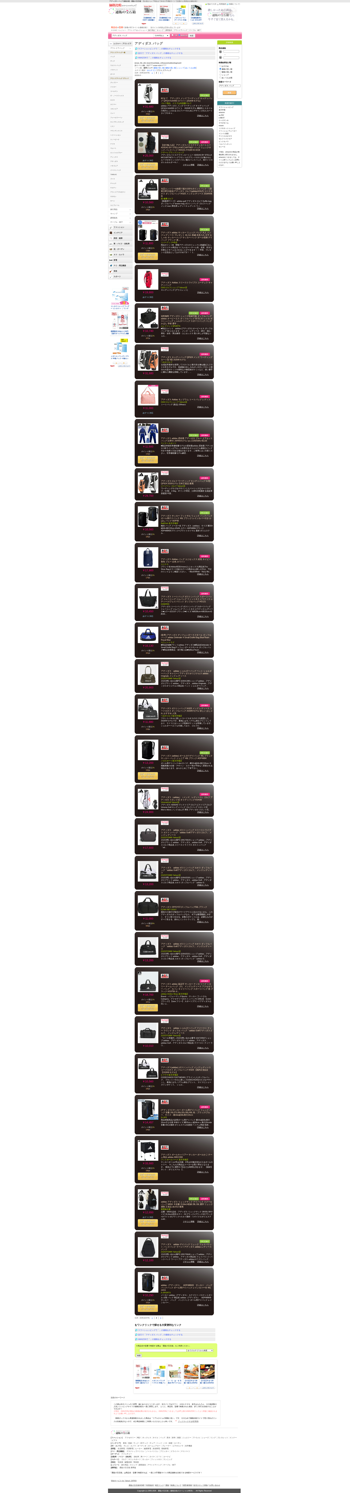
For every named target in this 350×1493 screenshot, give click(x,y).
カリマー (113, 104)
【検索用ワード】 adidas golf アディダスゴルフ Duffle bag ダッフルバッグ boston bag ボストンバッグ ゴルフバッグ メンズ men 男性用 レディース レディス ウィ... (186, 203)
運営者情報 (187, 1485)
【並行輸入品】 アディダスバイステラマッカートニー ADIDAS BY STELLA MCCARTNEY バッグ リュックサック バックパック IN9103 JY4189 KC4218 (186, 147)
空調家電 (130, 1449)
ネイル (155, 1438)
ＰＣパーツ (185, 1451)
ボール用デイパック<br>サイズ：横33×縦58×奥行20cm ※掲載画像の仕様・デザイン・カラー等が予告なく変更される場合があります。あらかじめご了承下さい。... (187, 765)
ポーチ (112, 74)
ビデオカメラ (178, 1446)
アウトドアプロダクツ (117, 192)
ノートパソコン (152, 1451)
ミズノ (112, 126)
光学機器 (188, 1446)
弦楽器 (120, 1462)
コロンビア (114, 109)
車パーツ (144, 1457)
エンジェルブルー (116, 152)
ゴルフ (124, 1459)
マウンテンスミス (116, 130)
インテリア (118, 233)
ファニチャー (126, 1454)
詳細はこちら (203, 116)
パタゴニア (114, 166)
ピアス (114, 1440)
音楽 (115, 271)
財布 (174, 1438)
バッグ (112, 56)
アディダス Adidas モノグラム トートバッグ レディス (185, 399)
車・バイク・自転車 (122, 244)
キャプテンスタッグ (117, 122)
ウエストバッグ (115, 65)
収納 (130, 1443)
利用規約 (149, 1485)
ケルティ (113, 187)
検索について (176, 1485)
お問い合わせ (214, 1485)
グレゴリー (114, 82)
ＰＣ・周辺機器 (120, 265)
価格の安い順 (159, 68)
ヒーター (138, 1449)
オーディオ (142, 1446)
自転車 (136, 1457)
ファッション (119, 227)
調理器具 (168, 30)
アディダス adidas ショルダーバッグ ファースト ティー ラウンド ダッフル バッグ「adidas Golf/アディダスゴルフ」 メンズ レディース (186, 1030)
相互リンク (159, 1485)
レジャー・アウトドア (122, 43)
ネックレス (146, 1438)
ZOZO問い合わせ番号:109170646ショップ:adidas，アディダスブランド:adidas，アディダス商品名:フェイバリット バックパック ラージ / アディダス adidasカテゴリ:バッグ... (186, 1256)
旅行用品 (151, 30)
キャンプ (160, 30)
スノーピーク (114, 139)
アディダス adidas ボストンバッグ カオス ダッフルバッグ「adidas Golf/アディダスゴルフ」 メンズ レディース (186, 870)
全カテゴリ (151, 70)
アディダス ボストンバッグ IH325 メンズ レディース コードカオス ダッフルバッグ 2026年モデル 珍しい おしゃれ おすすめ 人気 (187, 710)
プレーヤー (166, 1446)
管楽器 (136, 1462)
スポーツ (117, 276)
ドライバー (175, 1451)
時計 (139, 1438)
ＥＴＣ (159, 1457)
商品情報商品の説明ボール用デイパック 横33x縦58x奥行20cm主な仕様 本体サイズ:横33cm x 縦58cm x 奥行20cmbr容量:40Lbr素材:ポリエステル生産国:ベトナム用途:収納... (186, 1122)
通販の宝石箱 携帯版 (127, 1468)
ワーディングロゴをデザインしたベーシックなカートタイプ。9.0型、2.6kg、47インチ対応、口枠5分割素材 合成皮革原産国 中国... (186, 490)
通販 (167, 1485)
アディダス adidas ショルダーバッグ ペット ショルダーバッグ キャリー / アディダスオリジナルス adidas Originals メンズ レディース (186, 673)
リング (213, 1438)
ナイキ (112, 144)
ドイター (113, 87)
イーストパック (115, 170)
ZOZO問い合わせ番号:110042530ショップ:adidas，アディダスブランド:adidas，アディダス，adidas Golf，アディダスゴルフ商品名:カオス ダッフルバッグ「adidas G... (186, 880)
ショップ (180, 68)
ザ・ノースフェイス (117, 95)
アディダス (114, 161)
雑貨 (179, 1438)
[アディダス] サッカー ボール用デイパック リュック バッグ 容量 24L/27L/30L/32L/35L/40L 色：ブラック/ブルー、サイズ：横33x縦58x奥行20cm (186, 1112)
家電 (115, 260)
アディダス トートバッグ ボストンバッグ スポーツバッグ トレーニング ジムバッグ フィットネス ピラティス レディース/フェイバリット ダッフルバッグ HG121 (187, 599)
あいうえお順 (190, 68)
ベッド (159, 1443)
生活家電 (121, 1449)
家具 (125, 1443)
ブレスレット (222, 1438)
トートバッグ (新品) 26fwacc (173, 404)
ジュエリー (186, 1438)
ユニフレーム (114, 205)
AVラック (144, 1443)
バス (165, 1443)
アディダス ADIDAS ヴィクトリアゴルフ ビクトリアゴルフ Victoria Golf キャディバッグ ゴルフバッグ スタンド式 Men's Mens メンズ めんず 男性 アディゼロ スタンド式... (186, 807)
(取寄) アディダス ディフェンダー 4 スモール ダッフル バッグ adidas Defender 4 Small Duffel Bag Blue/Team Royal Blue (186, 637)
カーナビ (166, 1457)
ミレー (112, 113)
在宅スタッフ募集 (201, 1485)
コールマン (114, 91)
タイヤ (152, 1457)
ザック (112, 61)
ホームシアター (154, 1446)
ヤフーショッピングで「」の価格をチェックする (159, 49)
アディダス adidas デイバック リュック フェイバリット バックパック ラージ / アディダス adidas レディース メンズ (186, 1246)
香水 (168, 1438)
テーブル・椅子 (195, 30)
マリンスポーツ (134, 1459)
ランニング (167, 1459)
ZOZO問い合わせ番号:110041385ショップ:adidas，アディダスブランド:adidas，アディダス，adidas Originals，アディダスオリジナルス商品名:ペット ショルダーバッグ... (186, 683)
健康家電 (147, 1449)
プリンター (164, 1451)
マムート (113, 148)
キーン (112, 201)
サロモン (113, 196)
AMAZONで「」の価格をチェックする (154, 58)
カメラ (133, 1446)
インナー (233, 1438)
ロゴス (112, 100)
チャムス (113, 183)
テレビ (126, 1446)
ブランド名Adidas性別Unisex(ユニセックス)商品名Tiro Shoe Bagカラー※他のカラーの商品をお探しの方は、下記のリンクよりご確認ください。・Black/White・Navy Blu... (186, 569)
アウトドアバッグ (180, 30)
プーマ (112, 179)
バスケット (114, 70)
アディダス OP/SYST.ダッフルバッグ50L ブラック (184, 907)
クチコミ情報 (188, 165)
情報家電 (165, 1449)
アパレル (196, 1438)
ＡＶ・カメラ (119, 255)
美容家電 (156, 1449)
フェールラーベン (116, 117)
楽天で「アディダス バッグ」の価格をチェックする (160, 53)
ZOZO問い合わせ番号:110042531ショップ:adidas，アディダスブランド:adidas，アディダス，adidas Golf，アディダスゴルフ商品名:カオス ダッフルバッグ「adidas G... (186, 956)
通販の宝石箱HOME (137, 1485)
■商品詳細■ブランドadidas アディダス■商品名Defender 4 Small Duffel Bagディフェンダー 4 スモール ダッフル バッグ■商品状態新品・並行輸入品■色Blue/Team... (186, 647)
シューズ (205, 1438)
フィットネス (156, 1459)
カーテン (177, 1443)
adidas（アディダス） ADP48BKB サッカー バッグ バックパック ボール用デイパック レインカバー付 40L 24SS (187, 1287)
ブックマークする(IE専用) (188, 1421)
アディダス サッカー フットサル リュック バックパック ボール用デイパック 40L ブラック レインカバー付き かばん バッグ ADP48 (186, 518)
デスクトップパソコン (135, 1451)
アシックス (114, 157)
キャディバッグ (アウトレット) (174, 290)
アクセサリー (130, 1438)
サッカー (145, 1459)
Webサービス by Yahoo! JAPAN (123, 1481)
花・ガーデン (119, 249)
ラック (136, 1443)
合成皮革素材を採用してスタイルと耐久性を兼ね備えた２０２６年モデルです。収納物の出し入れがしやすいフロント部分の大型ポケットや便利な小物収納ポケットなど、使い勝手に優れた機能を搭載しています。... (187, 368)
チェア (152, 1443)
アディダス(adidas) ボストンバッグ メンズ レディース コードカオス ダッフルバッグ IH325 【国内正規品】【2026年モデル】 (186, 1069)
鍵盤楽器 (128, 1462)
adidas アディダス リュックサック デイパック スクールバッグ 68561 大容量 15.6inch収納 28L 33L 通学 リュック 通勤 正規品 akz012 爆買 (187, 1204)
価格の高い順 (170, 68)
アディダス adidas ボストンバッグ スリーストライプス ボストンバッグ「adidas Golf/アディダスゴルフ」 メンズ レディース (186, 832)
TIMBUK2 (113, 174)
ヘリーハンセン (115, 135)
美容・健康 (118, 238)
